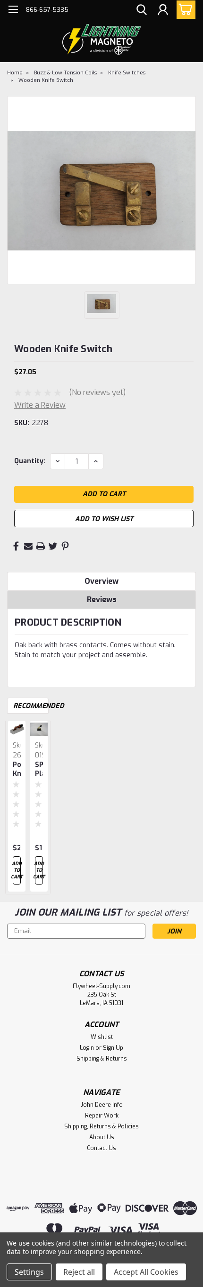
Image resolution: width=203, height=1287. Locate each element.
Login (87, 1048)
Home (15, 72)
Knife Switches (126, 72)
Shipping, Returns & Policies (101, 1126)
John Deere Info (102, 1105)
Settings (29, 1272)
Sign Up (113, 1048)
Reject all (79, 1272)
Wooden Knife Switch (45, 80)
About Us (101, 1137)
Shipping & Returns (101, 1058)
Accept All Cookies (146, 1272)
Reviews (102, 599)
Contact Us (101, 1148)
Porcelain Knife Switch (17, 769)
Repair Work (101, 1115)
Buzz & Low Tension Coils (65, 72)
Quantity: (29, 461)
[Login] (163, 11)
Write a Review (40, 405)
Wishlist (102, 1037)
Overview (101, 581)
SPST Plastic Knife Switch (39, 769)
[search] (142, 11)
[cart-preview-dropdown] (184, 9)
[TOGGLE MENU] (13, 10)
